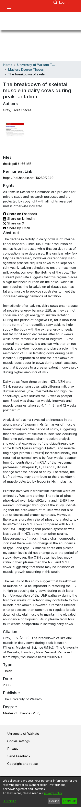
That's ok (69, 801)
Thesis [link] (8, 671)
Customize (9, 801)
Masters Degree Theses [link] (26, 69)
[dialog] (40, 792)
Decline (54, 801)
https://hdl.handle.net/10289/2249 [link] (28, 178)
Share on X (15, 223)
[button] (55, 2)
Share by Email (18, 228)
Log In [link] (64, 2)
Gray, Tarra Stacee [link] (17, 110)
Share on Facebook (21, 214)
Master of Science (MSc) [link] (21, 713)
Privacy (12, 749)
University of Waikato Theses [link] (36, 65)
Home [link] (7, 65)
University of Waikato (23, 734)
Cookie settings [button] (18, 741)
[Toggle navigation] (8, 8)
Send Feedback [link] (18, 756)
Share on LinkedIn (20, 219)
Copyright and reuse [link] (22, 764)
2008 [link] (7, 685)
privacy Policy (53, 793)
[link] (18, 164)
